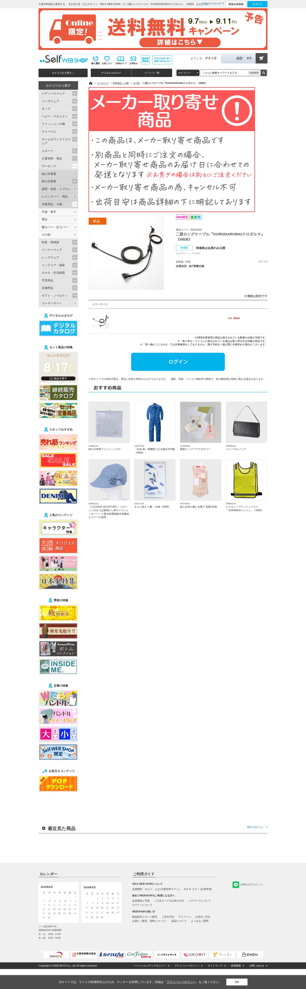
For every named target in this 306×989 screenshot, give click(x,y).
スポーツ (47, 151)
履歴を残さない (255, 827)
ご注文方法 (168, 916)
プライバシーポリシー (186, 965)
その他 (46, 234)
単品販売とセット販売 (144, 916)
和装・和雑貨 (50, 242)
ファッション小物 (53, 123)
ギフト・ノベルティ (55, 295)
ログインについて (142, 904)
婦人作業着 (49, 173)
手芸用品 (47, 280)
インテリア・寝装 (53, 265)
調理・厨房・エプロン (56, 189)
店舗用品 (47, 287)
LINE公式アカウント (251, 884)
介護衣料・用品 (52, 158)
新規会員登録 (236, 4)
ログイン (257, 4)
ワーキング (49, 166)
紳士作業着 (49, 181)
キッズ (46, 108)
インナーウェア (52, 249)
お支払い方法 (202, 916)
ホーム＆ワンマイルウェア (56, 141)
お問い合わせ (256, 965)
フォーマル (49, 131)
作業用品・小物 (52, 204)
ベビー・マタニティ (55, 116)
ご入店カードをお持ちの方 (169, 900)
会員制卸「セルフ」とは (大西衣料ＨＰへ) (155, 889)
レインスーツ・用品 (55, 196)
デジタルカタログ (111, 72)
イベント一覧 (151, 72)
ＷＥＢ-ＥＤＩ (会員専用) (198, 889)
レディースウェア (53, 93)
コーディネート (52, 303)
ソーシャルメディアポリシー (149, 965)
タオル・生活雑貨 (53, 272)
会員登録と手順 (141, 900)
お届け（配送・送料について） (149, 920)
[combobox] (188, 73)
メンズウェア (50, 101)
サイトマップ (215, 965)
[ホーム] (90, 83)
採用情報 (236, 965)
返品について (179, 920)
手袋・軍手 (49, 212)
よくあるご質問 (199, 920)
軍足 (44, 219)
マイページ (184, 916)
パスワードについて (199, 900)
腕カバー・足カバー (55, 227)
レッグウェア (50, 257)
